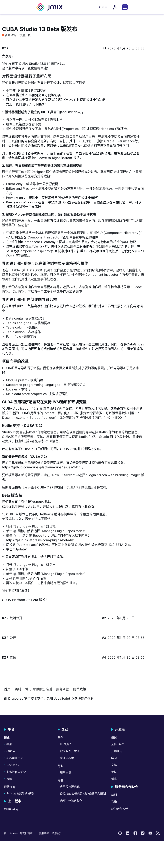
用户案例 (65, 772)
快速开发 (25, 35)
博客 (114, 778)
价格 (9, 778)
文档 (114, 765)
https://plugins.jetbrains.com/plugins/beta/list (40, 540)
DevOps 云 (13, 765)
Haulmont (14, 833)
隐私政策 (79, 689)
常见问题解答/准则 (38, 689)
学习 (114, 758)
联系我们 (57, 833)
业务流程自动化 (16, 772)
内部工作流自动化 (71, 800)
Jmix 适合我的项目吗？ (21, 793)
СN (101, 7)
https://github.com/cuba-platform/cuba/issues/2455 (41, 467)
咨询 (114, 801)
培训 (114, 794)
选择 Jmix (117, 744)
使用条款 (44, 833)
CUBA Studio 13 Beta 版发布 (39, 29)
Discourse (15, 698)
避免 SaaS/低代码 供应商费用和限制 (83, 793)
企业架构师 (67, 758)
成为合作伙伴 (119, 808)
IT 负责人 (66, 744)
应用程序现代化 (70, 786)
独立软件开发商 (70, 751)
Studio (10, 751)
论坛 (114, 772)
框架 (9, 744)
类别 (18, 689)
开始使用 (116, 751)
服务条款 (62, 689)
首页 (7, 689)
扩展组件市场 (14, 758)
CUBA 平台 (11, 809)
